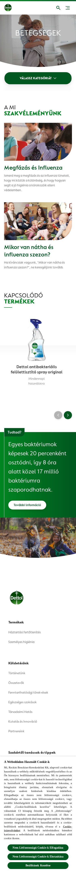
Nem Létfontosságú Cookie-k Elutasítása (38, 856)
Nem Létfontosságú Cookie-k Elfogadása (38, 847)
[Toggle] (67, 8)
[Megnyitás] (58, 8)
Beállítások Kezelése (38, 865)
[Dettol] (11, 8)
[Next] (68, 415)
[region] (38, 813)
